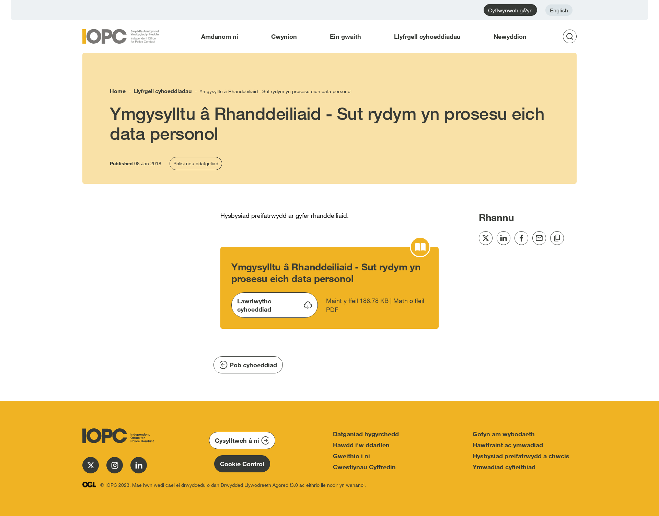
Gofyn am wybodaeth (504, 434)
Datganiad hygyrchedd (366, 434)
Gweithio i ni (351, 456)
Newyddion (510, 36)
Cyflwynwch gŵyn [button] (510, 10)
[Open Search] (572, 36)
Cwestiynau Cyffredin (364, 467)
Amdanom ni (219, 36)
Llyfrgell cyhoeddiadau (427, 36)
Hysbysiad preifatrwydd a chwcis (521, 456)
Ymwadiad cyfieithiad (504, 467)
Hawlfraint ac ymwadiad (508, 445)
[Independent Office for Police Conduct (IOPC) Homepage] (116, 435)
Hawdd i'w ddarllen (361, 445)
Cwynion (284, 36)
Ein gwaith (345, 36)
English (559, 10)
